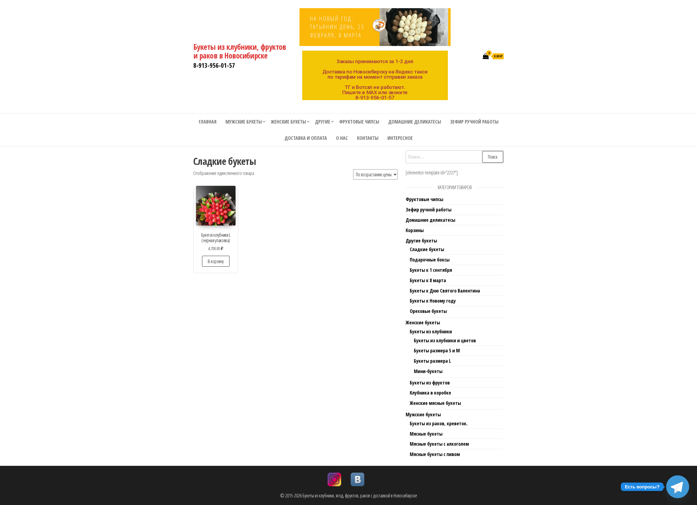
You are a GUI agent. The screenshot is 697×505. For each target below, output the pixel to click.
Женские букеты (288, 121)
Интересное (400, 138)
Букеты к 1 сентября (431, 270)
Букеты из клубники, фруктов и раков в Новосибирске (239, 51)
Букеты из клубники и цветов (445, 340)
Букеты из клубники (431, 331)
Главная (207, 121)
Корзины (415, 230)
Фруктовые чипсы (359, 121)
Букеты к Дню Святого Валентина (445, 290)
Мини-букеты (428, 371)
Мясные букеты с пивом (435, 454)
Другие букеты (421, 240)
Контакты (367, 138)
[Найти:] (455, 156)
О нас (342, 138)
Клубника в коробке (430, 392)
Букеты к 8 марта (428, 280)
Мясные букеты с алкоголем (439, 444)
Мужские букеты (243, 121)
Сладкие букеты (427, 249)
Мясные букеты (426, 433)
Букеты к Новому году (433, 300)
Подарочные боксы (430, 259)
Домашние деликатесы (414, 121)
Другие (322, 121)
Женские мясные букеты (435, 403)
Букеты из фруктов (430, 382)
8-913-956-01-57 (214, 65)
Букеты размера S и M (437, 350)
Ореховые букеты (428, 311)
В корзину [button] (216, 261)
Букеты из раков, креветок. (438, 423)
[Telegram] (677, 486)
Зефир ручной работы (474, 121)
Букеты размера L (432, 361)
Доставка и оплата (306, 138)
